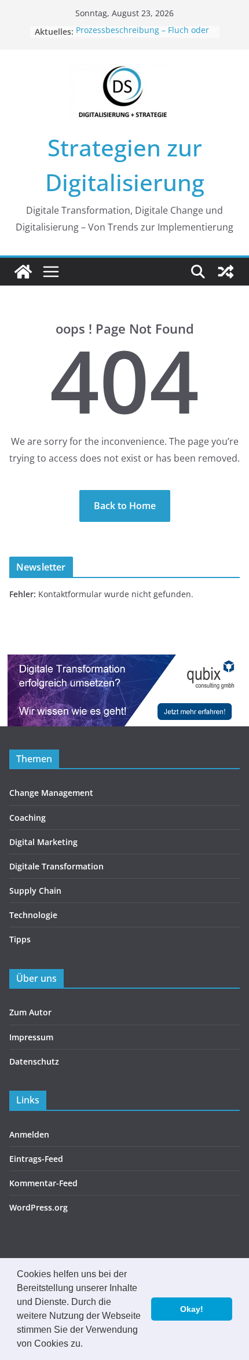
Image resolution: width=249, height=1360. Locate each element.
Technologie (33, 914)
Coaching (27, 817)
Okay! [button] (191, 1309)
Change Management (51, 792)
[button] (87, 1345)
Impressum (31, 1037)
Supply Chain (35, 890)
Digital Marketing (43, 841)
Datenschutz (34, 1061)
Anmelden (29, 1134)
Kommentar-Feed (43, 1183)
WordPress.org (38, 1207)
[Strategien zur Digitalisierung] (23, 272)
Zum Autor (30, 1012)
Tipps (20, 939)
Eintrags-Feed (36, 1158)
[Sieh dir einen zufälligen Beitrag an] (226, 272)
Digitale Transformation (56, 866)
